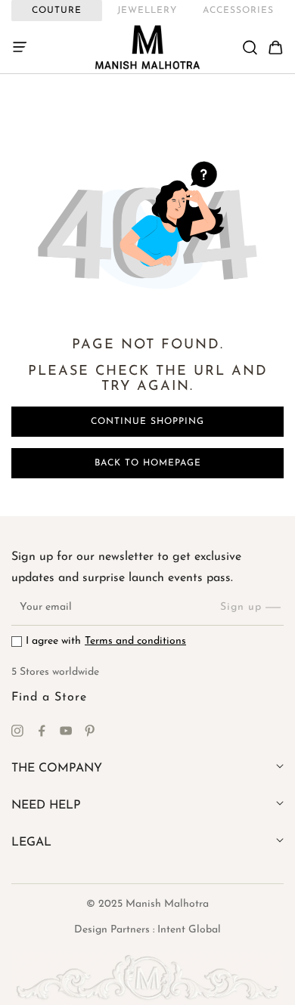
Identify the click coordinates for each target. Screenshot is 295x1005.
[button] (24, 47)
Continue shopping (147, 421)
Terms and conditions (135, 641)
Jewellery (147, 10)
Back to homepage (148, 463)
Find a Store (49, 697)
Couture (57, 10)
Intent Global (189, 929)
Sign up (241, 607)
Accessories (238, 10)
